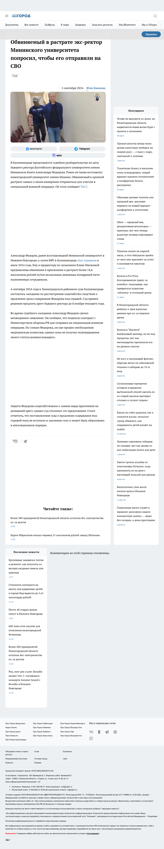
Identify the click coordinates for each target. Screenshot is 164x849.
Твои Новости (11, 735)
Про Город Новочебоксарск (72, 723)
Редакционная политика (16, 758)
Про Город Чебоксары (43, 723)
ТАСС (84, 186)
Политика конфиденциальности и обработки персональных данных (35, 821)
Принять (151, 34)
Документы (11, 24)
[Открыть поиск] (155, 16)
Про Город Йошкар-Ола (71, 727)
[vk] (15, 441)
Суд (14, 75)
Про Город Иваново (42, 727)
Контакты (67, 751)
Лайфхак (50, 24)
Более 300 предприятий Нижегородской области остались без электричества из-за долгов (57, 521)
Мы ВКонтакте (127, 24)
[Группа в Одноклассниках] (99, 732)
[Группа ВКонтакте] (34, 149)
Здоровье (80, 24)
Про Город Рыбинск (42, 731)
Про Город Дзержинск (15, 723)
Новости (9, 762)
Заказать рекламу (102, 24)
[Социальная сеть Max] (58, 155)
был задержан (87, 260)
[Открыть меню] (7, 16)
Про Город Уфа (67, 731)
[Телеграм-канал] (82, 149)
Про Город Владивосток (71, 735)
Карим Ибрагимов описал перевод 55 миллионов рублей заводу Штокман (55, 537)
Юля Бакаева (95, 88)
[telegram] (26, 441)
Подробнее (152, 816)
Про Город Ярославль (43, 735)
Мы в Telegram (150, 24)
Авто (65, 758)
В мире (65, 24)
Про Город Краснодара (15, 739)
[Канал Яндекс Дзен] (115, 732)
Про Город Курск (12, 731)
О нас (36, 751)
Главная (37, 762)
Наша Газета (11, 727)
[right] (160, 25)
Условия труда (40, 758)
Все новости (31, 24)
